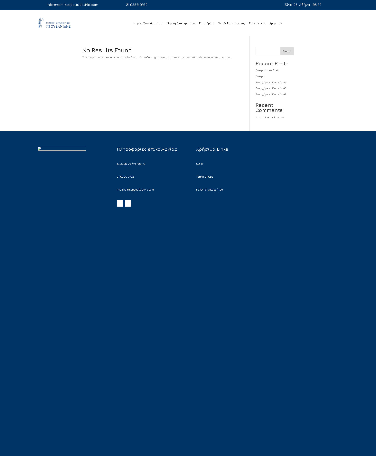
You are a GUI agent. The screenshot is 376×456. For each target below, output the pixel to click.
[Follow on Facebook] (120, 203)
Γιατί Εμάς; (206, 23)
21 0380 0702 (136, 5)
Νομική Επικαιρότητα (181, 23)
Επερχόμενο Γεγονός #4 (271, 82)
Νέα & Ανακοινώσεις (231, 23)
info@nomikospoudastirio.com (72, 5)
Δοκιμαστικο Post (267, 70)
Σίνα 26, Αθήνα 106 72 (303, 5)
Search (287, 51)
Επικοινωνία (257, 23)
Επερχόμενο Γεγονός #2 (271, 94)
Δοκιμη (260, 76)
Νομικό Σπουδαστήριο (148, 23)
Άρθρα (273, 23)
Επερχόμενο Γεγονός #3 (271, 88)
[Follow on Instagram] (128, 203)
